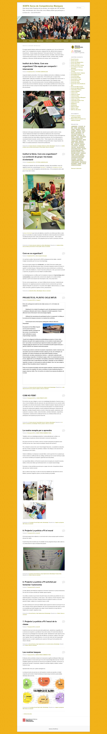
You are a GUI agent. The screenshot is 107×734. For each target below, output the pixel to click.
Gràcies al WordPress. (53, 729)
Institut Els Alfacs (32, 290)
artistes (73, 129)
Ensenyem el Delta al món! (77, 138)
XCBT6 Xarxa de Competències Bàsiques (43, 5)
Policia (30, 575)
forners (73, 139)
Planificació (32, 41)
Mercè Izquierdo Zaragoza (41, 256)
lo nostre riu (76, 144)
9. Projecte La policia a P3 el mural (38, 530)
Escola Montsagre (75, 76)
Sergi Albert (79, 159)
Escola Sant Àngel (75, 80)
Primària (39, 423)
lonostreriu (29, 423)
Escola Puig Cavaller (38, 522)
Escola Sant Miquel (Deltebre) (77, 88)
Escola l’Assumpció (75, 63)
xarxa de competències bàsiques (78, 164)
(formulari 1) (43, 167)
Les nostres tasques (32, 652)
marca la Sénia (29, 147)
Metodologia (40, 41)
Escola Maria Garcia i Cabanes (43, 422)
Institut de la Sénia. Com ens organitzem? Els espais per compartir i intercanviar (40, 66)
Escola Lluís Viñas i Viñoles (77, 65)
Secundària (73, 159)
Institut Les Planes (75, 99)
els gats (77, 136)
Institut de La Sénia (45, 146)
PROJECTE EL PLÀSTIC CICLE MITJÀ (39, 297)
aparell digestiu (81, 128)
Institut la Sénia (60, 245)
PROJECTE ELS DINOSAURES (77, 156)
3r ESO (75, 128)
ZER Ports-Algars (75, 106)
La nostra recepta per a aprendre (37, 430)
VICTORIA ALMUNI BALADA (42, 71)
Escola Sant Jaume (75, 82)
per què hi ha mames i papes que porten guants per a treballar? (78, 150)
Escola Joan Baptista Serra (77, 62)
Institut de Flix (74, 93)
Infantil (84, 139)
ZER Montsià (74, 105)
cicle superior (78, 132)
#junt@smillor (74, 126)
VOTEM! (79, 163)
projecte (43, 423)
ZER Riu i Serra (74, 108)
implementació (79, 139)
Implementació (49, 41)
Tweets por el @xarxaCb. (76, 168)
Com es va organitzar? (33, 253)
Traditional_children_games (77, 160)
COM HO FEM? (29, 395)
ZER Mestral (74, 103)
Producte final (58, 41)
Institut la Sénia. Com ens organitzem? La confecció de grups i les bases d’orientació (40, 157)
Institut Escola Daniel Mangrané (78, 97)
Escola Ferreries (40, 387)
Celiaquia (79, 131)
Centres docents (32, 146)
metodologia (34, 423)
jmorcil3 (38, 533)
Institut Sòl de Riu (75, 102)
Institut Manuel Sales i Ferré (77, 100)
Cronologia (39, 146)
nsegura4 (38, 300)
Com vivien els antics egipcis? (77, 133)
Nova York (73, 147)
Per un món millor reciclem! (77, 152)
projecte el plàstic (36, 388)
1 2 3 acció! (80, 126)
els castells (79, 135)
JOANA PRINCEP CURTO (41, 398)
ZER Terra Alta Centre (76, 109)
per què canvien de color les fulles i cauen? (78, 148)
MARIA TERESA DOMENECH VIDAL (43, 433)
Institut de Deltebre (75, 91)
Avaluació (66, 41)
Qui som (25, 41)
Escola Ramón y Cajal (38, 573)
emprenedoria (83, 136)
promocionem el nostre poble (39, 147)
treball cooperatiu (75, 162)
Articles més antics (27, 714)
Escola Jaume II (74, 60)
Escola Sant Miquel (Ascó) (77, 86)
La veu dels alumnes (75, 41)
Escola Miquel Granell (76, 74)
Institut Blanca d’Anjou (76, 89)
